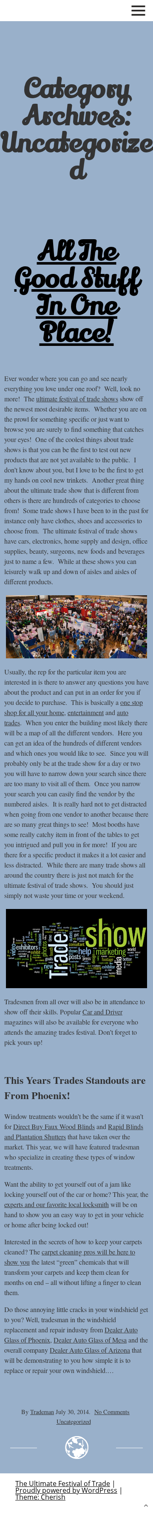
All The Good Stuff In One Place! (76, 292)
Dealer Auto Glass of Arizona (90, 1349)
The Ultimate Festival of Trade (62, 1483)
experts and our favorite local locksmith (56, 1204)
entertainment (86, 712)
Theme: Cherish (40, 1497)
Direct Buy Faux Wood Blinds (54, 1126)
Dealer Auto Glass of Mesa (90, 1339)
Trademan (42, 1412)
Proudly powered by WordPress (66, 1490)
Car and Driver (102, 1011)
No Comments (112, 1412)
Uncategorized (74, 1421)
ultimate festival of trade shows (77, 398)
